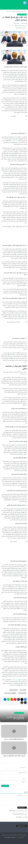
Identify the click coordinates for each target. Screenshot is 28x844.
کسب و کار (22, 690)
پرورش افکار (15, 680)
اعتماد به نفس (15, 141)
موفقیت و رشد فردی (20, 11)
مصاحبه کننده (21, 693)
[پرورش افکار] (25, 3)
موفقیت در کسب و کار (11, 11)
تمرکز (11, 105)
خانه (25, 11)
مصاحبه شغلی (13, 690)
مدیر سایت (23, 23)
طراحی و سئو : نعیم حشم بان (9, 837)
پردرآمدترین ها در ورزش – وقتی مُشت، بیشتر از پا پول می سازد (15, 718)
